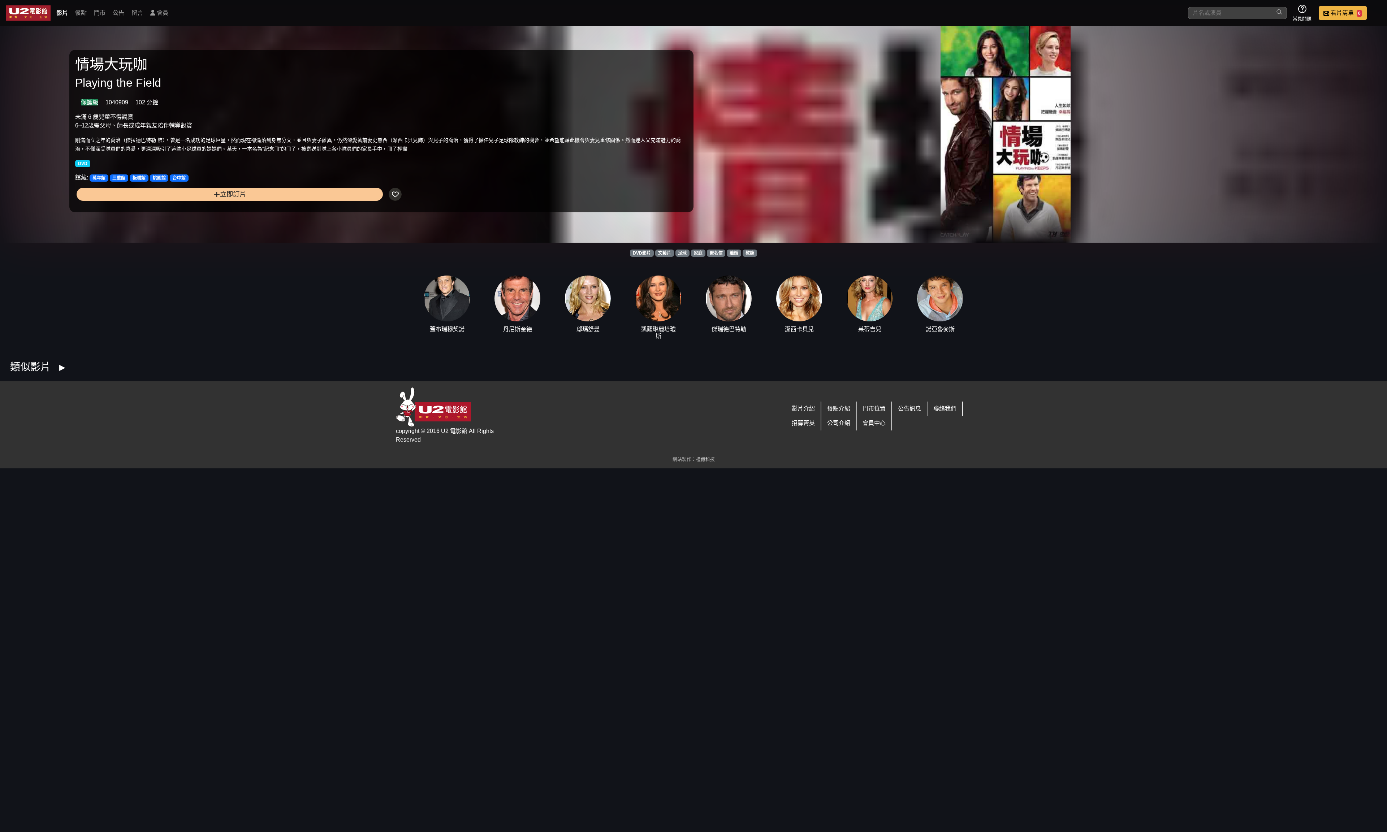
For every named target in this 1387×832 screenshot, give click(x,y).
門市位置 (874, 409)
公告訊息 (909, 409)
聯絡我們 (944, 409)
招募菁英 (803, 423)
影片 (62, 13)
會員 (161, 13)
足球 (682, 253)
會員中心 (874, 423)
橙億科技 (705, 459)
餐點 (81, 13)
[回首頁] (28, 13)
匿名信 (716, 253)
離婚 (734, 253)
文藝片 (664, 253)
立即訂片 (233, 194)
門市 (99, 13)
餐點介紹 (838, 409)
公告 (118, 13)
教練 (750, 253)
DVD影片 (642, 253)
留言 (137, 13)
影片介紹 (803, 409)
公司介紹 (838, 423)
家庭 (698, 253)
